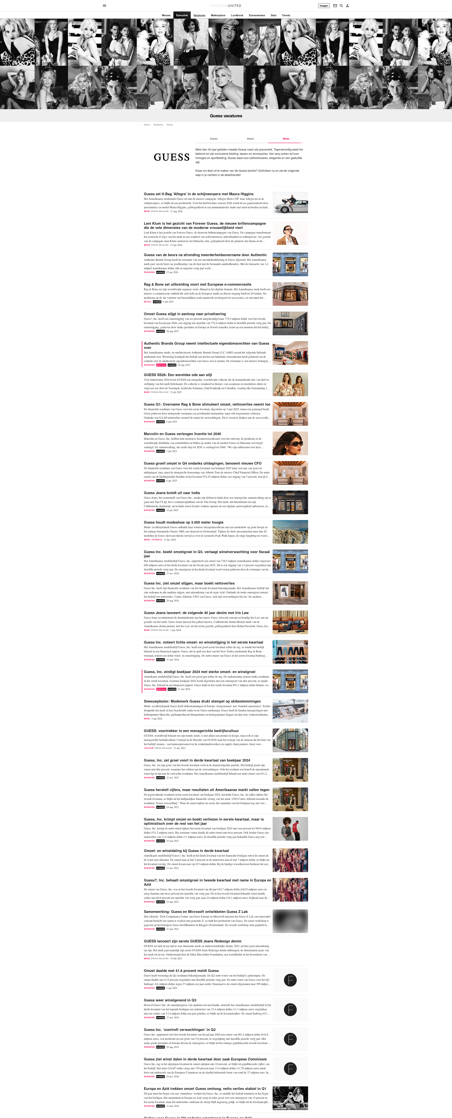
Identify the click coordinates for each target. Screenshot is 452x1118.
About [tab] (250, 138)
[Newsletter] (335, 6)
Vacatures (158, 124)
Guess (170, 124)
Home (147, 124)
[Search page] (341, 6)
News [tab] (286, 138)
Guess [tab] (214, 138)
